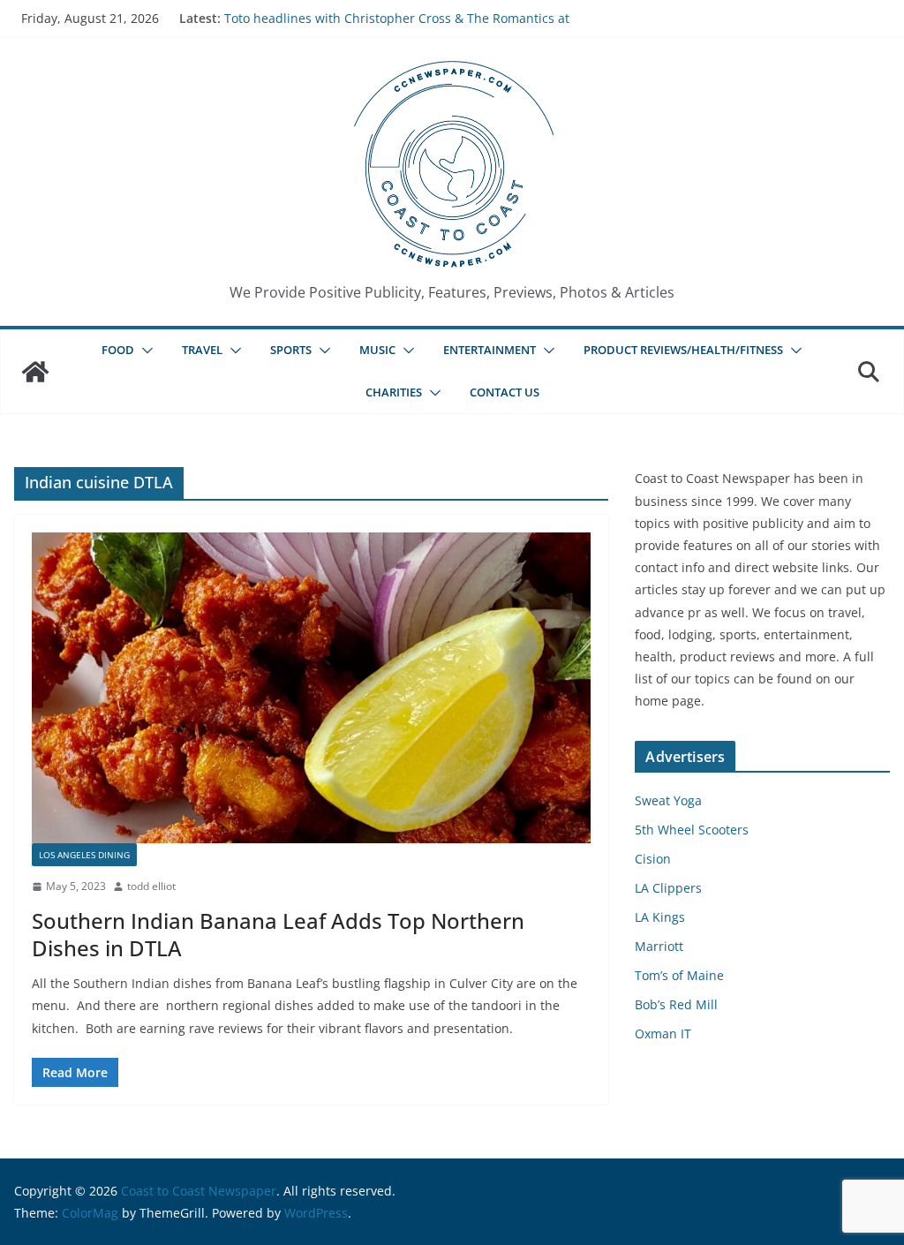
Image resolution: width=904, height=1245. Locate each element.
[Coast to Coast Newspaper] (35, 372)
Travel (202, 350)
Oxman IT (663, 1033)
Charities (393, 392)
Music (377, 350)
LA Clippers (668, 887)
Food (118, 350)
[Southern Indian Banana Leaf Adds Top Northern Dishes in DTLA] (311, 687)
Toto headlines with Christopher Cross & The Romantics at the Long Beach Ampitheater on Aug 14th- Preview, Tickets (396, 27)
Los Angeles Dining (84, 855)
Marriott (659, 946)
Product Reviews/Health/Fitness (683, 350)
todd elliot (151, 886)
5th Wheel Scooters (692, 829)
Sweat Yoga (668, 800)
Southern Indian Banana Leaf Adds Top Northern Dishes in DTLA (278, 934)
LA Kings (660, 917)
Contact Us (504, 392)
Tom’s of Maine (679, 975)
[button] (144, 350)
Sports (291, 350)
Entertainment (489, 350)
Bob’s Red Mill (676, 1004)
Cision (653, 858)
